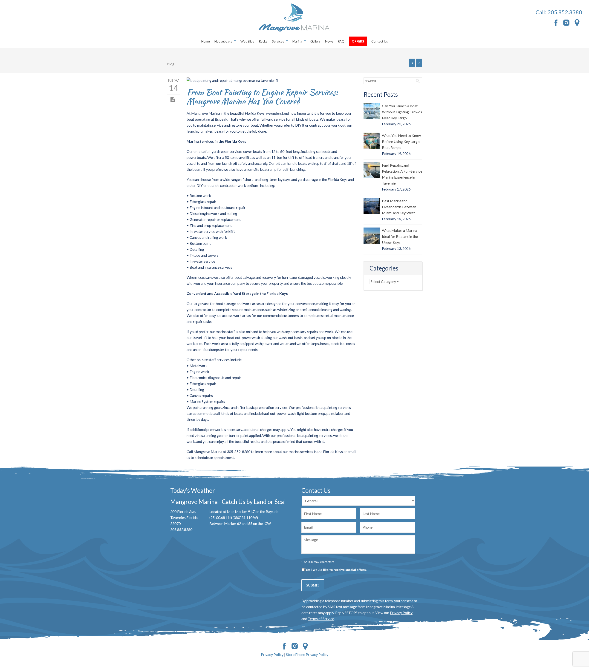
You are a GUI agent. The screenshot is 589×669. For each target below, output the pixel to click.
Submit (312, 585)
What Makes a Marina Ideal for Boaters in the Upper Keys (400, 236)
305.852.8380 (565, 12)
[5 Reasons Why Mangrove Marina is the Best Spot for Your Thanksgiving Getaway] (412, 63)
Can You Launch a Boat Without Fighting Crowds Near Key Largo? (402, 112)
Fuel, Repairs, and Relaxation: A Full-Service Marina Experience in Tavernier (402, 174)
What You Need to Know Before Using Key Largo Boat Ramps (401, 141)
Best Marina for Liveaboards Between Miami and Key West (399, 207)
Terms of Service (321, 618)
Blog (170, 64)
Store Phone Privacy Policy (307, 654)
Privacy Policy (401, 612)
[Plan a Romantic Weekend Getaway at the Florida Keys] (419, 63)
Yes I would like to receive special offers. (336, 570)
